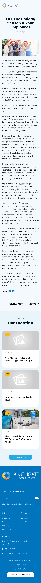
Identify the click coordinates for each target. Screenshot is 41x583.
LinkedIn (23, 522)
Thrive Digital (24, 569)
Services (5, 522)
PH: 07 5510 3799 (8, 549)
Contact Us (6, 529)
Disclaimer (26, 565)
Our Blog (5, 526)
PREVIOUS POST (16, 304)
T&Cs (19, 565)
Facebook (24, 518)
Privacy (13, 565)
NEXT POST (34, 304)
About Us (6, 518)
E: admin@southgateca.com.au (14, 553)
